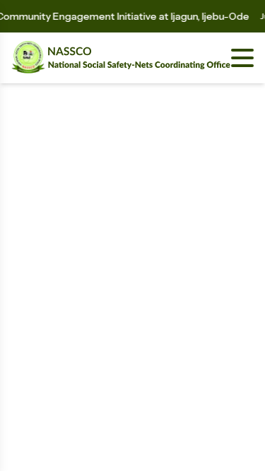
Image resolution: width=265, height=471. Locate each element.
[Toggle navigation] (242, 58)
